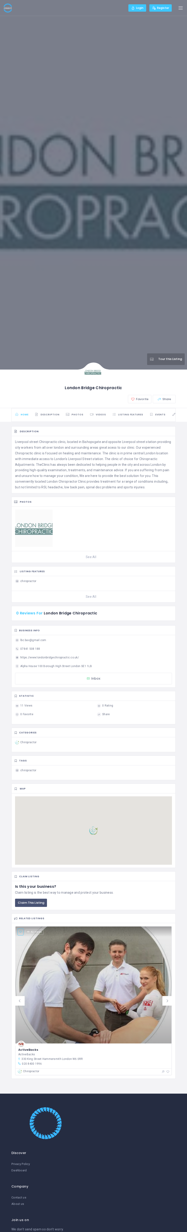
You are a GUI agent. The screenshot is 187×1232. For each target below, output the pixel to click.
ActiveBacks (28, 1050)
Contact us (18, 1197)
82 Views (36, 931)
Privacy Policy (20, 1164)
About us (17, 1204)
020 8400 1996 (32, 1063)
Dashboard (19, 1170)
